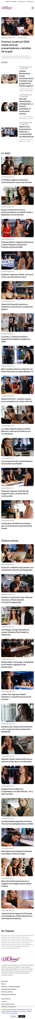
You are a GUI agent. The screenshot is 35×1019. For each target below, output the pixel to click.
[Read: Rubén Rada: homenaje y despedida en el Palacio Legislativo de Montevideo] (17, 648)
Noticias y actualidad (10, 222)
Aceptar (22, 1016)
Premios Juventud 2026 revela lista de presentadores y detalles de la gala (16, 46)
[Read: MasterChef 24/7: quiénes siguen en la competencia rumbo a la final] (17, 385)
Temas (3, 984)
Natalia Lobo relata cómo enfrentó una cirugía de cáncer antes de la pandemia (16, 729)
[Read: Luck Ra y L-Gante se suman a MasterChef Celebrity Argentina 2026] (17, 322)
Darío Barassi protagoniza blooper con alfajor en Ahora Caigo (16, 852)
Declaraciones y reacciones (9, 77)
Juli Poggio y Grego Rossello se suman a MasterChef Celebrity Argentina (15, 632)
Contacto (4, 1001)
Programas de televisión (8, 994)
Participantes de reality (8, 989)
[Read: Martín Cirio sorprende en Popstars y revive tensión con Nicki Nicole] (9, 132)
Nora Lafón (25, 68)
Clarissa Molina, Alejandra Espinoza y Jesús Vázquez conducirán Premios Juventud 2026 (17, 244)
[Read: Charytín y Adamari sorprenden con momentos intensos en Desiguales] (17, 553)
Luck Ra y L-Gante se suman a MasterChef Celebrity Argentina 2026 (15, 339)
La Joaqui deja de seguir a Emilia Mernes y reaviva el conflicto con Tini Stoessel (16, 431)
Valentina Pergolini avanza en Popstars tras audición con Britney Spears (17, 307)
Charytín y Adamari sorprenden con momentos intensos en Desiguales (17, 568)
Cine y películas (21, 1)
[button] (33, 7)
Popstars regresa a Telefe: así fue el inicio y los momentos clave (17, 275)
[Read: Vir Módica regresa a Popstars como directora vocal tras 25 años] (17, 166)
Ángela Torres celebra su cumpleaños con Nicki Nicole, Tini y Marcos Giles (17, 791)
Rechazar (13, 1016)
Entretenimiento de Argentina (9, 105)
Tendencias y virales (10, 254)
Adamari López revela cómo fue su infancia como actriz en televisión (16, 760)
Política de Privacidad (7, 1004)
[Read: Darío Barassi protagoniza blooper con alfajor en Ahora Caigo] (17, 837)
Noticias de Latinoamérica (11, 642)
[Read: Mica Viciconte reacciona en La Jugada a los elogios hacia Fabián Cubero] (17, 867)
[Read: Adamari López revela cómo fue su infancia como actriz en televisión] (17, 745)
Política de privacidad (11, 1013)
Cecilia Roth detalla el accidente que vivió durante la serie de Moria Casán (16, 526)
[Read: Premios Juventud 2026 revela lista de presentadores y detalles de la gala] (17, 26)
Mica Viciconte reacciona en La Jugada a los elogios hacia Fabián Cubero (16, 883)
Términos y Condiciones (8, 1007)
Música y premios (9, 577)
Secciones (4, 981)
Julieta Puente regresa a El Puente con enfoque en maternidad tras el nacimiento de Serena (16, 916)
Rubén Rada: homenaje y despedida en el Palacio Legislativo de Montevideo (17, 664)
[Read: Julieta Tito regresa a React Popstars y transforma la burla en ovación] (17, 680)
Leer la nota (4, 62)
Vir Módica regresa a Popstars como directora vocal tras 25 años (16, 181)
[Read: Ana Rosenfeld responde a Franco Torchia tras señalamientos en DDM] (17, 807)
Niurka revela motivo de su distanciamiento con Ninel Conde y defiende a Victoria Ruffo (17, 212)
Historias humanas (9, 706)
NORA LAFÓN (22, 37)
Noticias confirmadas (10, 316)
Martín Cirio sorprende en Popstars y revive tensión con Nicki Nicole (26, 132)
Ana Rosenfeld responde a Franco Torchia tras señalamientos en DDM (17, 822)
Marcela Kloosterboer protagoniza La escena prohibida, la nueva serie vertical (26, 106)
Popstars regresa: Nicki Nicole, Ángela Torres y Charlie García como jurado (15, 493)
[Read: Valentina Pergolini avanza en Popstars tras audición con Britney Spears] (17, 290)
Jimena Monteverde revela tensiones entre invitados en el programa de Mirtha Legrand (26, 78)
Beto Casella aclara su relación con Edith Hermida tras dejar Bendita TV (17, 370)
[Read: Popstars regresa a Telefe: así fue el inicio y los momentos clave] (17, 260)
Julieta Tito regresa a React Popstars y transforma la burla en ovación (16, 697)
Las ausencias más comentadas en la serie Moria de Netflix (17, 462)
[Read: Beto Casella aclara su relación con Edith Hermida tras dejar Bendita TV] (17, 355)
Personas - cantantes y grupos (10, 986)
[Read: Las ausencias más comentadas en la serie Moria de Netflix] (17, 447)
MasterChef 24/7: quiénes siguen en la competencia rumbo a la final (16, 400)
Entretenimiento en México (11, 20)
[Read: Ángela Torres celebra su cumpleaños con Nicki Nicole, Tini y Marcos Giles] (17, 775)
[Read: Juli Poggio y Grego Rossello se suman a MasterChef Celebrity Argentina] (17, 615)
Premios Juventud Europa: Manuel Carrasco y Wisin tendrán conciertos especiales (16, 600)
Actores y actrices (7, 992)
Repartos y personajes (11, 1)
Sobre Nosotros (30, 1)
